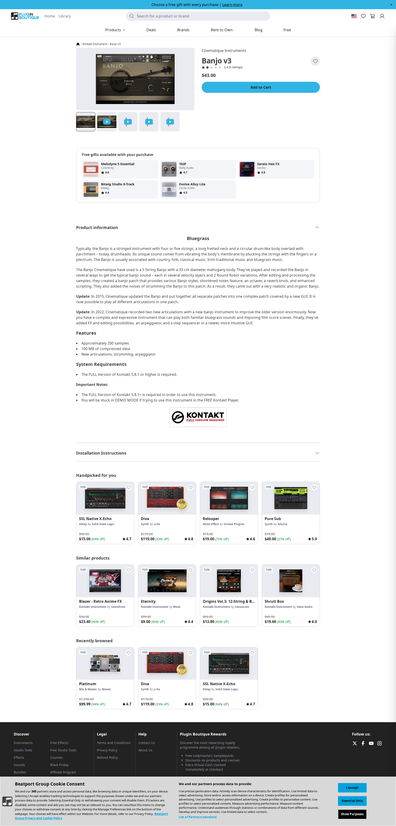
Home (49, 16)
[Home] (78, 44)
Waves (106, 689)
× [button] (391, 4)
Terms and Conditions (114, 743)
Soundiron (118, 607)
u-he (157, 524)
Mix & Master (88, 689)
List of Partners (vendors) (198, 817)
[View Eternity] (167, 581)
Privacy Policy (107, 750)
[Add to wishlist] (315, 61)
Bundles (20, 772)
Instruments (23, 743)
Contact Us (146, 743)
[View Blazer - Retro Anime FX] (105, 581)
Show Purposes (352, 814)
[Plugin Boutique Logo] (25, 16)
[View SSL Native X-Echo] (105, 498)
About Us (145, 750)
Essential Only (352, 801)
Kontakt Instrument (94, 44)
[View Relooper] (229, 498)
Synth (145, 524)
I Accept (352, 788)
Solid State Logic (103, 524)
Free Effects (59, 743)
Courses (56, 757)
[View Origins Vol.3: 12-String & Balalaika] (229, 581)
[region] (198, 801)
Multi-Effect (211, 524)
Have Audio (304, 607)
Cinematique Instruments (224, 50)
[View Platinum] (105, 663)
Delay (83, 524)
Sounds (19, 765)
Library (65, 16)
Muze (176, 607)
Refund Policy (107, 757)
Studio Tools (23, 750)
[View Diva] (167, 498)
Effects (19, 757)
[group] (105, 513)
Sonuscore (242, 607)
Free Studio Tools (63, 750)
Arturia (282, 524)
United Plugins (234, 524)
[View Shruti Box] (291, 581)
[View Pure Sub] (291, 498)
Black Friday (59, 765)
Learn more (232, 4)
